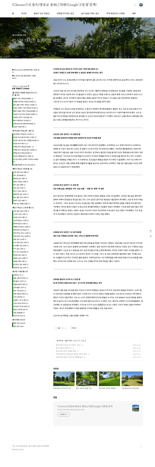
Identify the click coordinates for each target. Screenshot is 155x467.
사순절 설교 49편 (20, 217)
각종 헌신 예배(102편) (21, 203)
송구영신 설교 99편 (20, 264)
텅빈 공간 (18, 326)
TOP (141, 447)
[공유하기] (62, 328)
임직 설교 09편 (19, 185)
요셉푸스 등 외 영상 (21, 300)
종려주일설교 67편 (20, 223)
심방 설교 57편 (19, 188)
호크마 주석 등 (19, 316)
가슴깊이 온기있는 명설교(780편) (25, 114)
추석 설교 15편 (19, 249)
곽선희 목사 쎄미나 (20, 143)
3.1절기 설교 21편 (20, 214)
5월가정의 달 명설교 (21, 230)
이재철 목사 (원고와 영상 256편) (25, 150)
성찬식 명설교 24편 (20, 181)
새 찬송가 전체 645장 (21, 306)
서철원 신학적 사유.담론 (22, 117)
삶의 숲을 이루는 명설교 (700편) (25, 105)
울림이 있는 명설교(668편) (23, 98)
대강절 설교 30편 (20, 255)
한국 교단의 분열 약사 (63, 348)
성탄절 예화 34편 (20, 261)
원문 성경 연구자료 (20, 278)
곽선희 (24, 13)
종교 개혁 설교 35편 (21, 197)
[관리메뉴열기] (151, 231)
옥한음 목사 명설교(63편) (22, 153)
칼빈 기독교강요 (19, 290)
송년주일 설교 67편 (20, 267)
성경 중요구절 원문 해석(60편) (24, 123)
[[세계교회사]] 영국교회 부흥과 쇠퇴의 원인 (71, 354)
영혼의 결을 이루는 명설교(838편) (25, 111)
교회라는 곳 (18, 275)
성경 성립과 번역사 (20, 294)
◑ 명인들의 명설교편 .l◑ (23, 130)
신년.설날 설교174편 (21, 211)
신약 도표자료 (19, 297)
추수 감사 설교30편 (20, 252)
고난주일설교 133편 (21, 220)
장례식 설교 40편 (20, 200)
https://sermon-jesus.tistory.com (71, 409)
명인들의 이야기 (19, 281)
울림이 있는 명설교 (41, 13)
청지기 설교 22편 (20, 191)
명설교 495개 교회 (20, 309)
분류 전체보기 (20, 88)
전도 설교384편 (19, 175)
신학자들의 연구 (19, 287)
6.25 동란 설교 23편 (21, 242)
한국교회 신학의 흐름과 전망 (66, 351)
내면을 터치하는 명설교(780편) (24, 101)
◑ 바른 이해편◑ (20, 271)
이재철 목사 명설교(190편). (23, 147)
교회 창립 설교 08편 (21, 172)
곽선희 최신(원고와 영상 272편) (24, 137)
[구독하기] (151, 236)
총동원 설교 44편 (20, 178)
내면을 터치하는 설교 (65, 13)
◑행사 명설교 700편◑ (22, 169)
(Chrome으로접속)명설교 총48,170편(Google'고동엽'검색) (54, 5)
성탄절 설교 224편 (20, 258)
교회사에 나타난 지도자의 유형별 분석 (69, 357)
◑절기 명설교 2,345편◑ (23, 207)
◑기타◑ (59, 340)
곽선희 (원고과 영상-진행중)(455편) (26, 140)
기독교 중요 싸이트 (20, 303)
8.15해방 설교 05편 (20, 245)
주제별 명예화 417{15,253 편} (24, 165)
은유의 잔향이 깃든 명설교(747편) (25, 108)
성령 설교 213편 (19, 239)
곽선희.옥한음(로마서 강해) (23, 156)
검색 (135, 5)
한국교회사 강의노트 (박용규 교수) (68, 345)
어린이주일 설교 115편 (22, 233)
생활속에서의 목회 (20, 284)
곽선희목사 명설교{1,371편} (23, 134)
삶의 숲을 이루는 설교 (90, 13)
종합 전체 (68, 340)
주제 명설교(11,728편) (115, 13)
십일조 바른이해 (19, 127)
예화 (134, 13)
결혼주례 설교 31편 (20, 194)
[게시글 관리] (65, 328)
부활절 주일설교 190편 (22, 227)
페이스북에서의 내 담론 (22, 120)
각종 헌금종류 (19, 312)
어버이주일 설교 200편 (22, 236)
